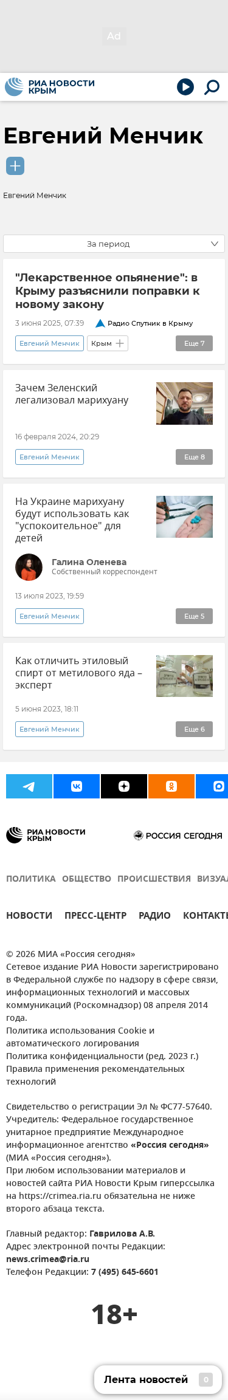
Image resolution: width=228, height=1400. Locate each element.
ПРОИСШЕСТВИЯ (154, 880)
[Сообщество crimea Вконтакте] (77, 786)
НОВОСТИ (29, 917)
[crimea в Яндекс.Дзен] (124, 786)
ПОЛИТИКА (31, 880)
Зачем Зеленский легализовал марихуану (71, 394)
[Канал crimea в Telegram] (29, 786)
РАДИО (155, 917)
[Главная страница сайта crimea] (49, 87)
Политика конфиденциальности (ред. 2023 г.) (102, 1057)
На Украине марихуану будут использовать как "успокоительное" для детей (72, 520)
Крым (101, 343)
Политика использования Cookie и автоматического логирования (80, 1037)
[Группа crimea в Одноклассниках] (171, 786)
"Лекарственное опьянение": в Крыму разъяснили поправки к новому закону (107, 291)
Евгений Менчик (103, 135)
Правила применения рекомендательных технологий (95, 1076)
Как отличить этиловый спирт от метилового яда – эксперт (78, 673)
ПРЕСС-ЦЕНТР (95, 917)
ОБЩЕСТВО (86, 880)
